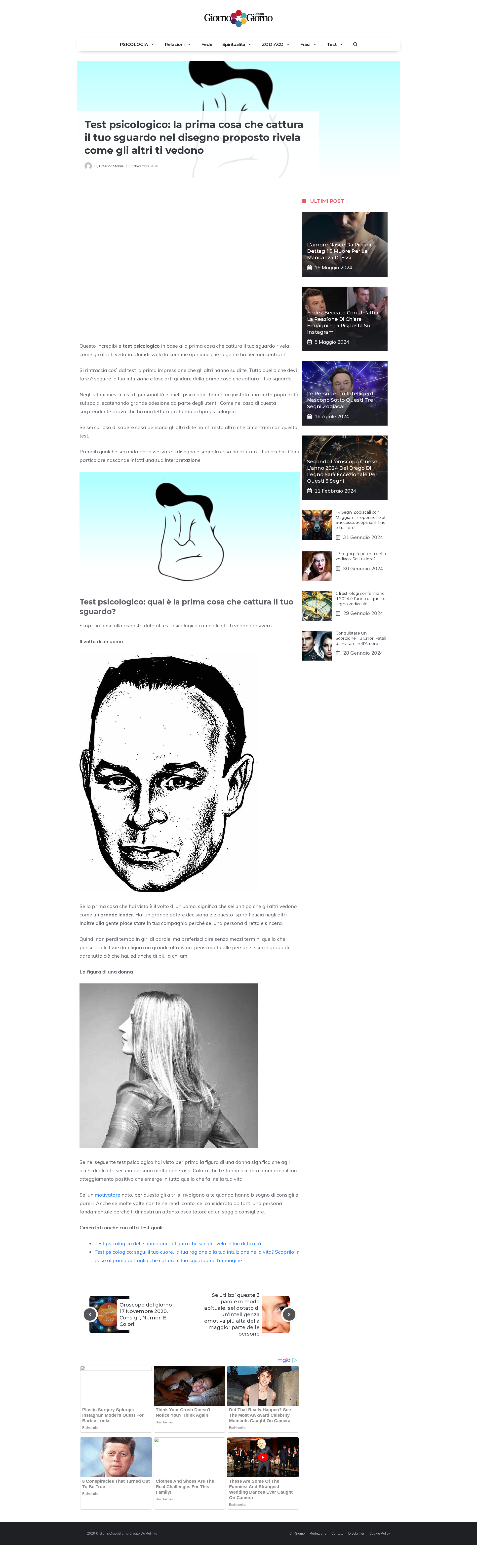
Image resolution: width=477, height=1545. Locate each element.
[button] (355, 44)
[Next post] (289, 1314)
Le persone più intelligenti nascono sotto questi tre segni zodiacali (341, 400)
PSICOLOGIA (134, 44)
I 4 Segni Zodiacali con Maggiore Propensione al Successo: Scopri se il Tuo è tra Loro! (361, 520)
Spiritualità (233, 44)
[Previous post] (90, 1314)
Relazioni (175, 44)
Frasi (305, 44)
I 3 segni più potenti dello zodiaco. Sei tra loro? (361, 556)
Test (332, 44)
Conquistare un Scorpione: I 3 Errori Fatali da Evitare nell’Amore (361, 638)
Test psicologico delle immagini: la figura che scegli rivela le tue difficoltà (177, 1243)
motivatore (107, 1195)
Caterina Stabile (111, 166)
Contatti (337, 1533)
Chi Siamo (297, 1533)
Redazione (318, 1533)
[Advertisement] (190, 227)
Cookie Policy (379, 1533)
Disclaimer (356, 1533)
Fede (206, 44)
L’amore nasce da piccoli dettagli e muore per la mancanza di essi (339, 251)
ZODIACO (272, 44)
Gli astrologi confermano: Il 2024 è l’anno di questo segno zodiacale (361, 598)
